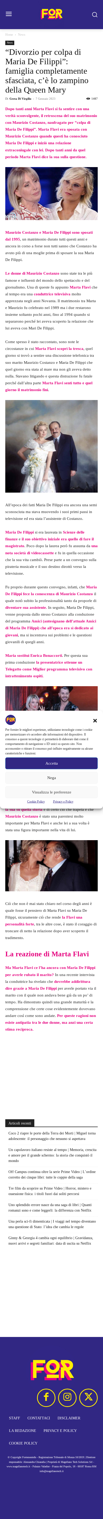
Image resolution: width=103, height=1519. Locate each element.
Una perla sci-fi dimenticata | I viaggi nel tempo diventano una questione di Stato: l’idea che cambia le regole (52, 1224)
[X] (88, 1398)
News (21, 34)
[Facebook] (46, 1398)
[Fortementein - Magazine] (51, 14)
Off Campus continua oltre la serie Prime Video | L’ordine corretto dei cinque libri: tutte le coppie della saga (52, 1174)
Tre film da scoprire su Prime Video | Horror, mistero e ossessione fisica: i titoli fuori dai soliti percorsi (49, 1191)
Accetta (51, 763)
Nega (51, 778)
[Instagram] (67, 1398)
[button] (95, 720)
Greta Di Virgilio (20, 98)
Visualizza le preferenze (51, 792)
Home (9, 34)
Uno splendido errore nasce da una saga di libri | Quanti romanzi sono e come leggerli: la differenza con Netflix (50, 1207)
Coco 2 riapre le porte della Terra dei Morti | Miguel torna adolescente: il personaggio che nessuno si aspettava (52, 1136)
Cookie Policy (36, 801)
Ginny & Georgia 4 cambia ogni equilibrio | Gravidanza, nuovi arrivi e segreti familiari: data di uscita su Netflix (50, 1240)
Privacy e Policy (63, 801)
